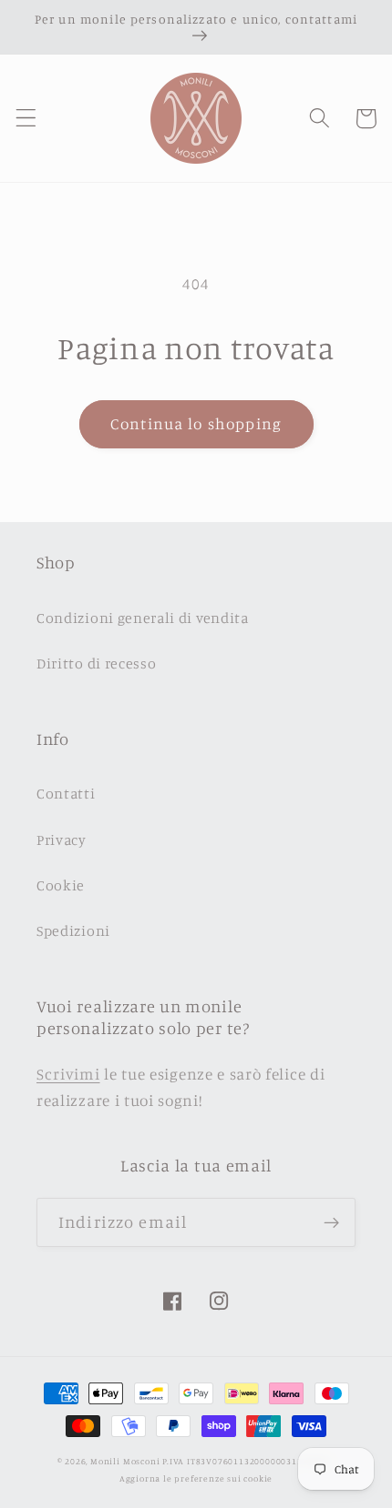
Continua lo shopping (196, 423)
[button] (26, 119)
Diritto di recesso (96, 663)
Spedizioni (73, 930)
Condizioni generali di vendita (142, 617)
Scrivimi (68, 1073)
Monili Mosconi (125, 1461)
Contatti (66, 793)
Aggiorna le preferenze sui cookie (196, 1478)
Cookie (60, 885)
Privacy (61, 839)
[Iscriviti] (331, 1222)
